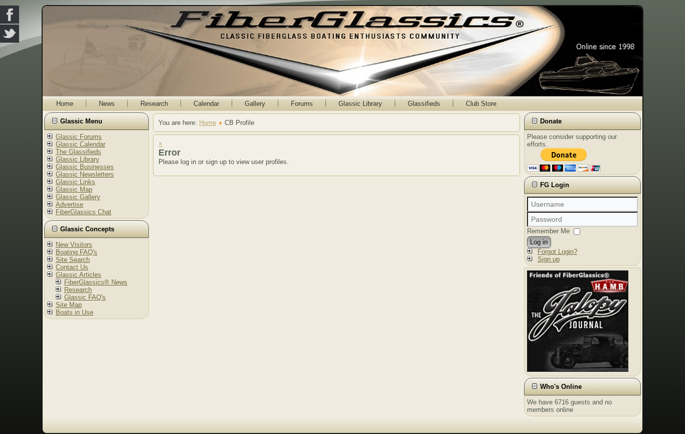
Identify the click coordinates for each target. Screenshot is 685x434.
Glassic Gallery (78, 197)
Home (64, 103)
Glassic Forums (79, 136)
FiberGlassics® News (95, 282)
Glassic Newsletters (85, 174)
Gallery (255, 103)
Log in (539, 242)
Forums (302, 103)
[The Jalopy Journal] (577, 369)
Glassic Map (74, 189)
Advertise (69, 204)
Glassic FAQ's (85, 297)
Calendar (206, 103)
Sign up (549, 259)
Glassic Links (75, 182)
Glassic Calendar (80, 144)
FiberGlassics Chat (83, 212)
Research (154, 103)
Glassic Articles (78, 274)
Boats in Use (74, 312)
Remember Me (548, 231)
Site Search (73, 259)
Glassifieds (424, 103)
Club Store (481, 103)
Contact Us (72, 267)
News (107, 103)
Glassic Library (360, 103)
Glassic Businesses (85, 167)
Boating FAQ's (76, 252)
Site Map (69, 305)
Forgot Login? (557, 251)
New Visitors (74, 244)
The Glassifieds (78, 152)
